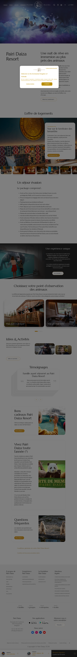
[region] (39, 77)
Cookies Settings (30, 83)
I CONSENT (47, 83)
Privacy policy (49, 80)
